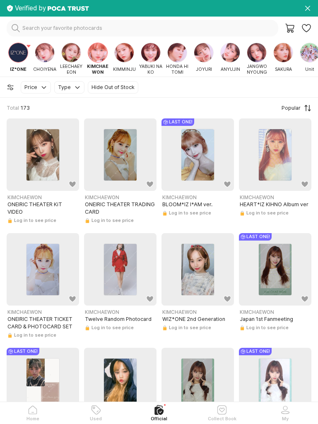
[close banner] (307, 8)
